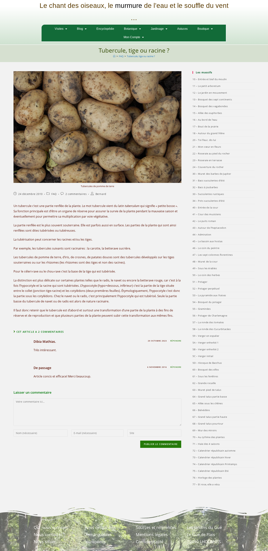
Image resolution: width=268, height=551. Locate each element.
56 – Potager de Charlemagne (210, 315)
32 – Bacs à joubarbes (205, 187)
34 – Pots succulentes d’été (208, 200)
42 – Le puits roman (204, 221)
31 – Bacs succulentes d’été (208, 180)
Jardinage (157, 28)
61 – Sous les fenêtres (205, 376)
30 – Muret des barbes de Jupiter (212, 173)
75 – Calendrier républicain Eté (211, 471)
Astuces (182, 28)
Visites (59, 28)
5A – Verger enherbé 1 (206, 342)
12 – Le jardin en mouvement (210, 92)
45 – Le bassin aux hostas (208, 241)
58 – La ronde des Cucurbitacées (212, 329)
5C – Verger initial (203, 356)
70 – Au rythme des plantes (209, 437)
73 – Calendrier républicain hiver (212, 457)
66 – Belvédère (201, 410)
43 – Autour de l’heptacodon (209, 227)
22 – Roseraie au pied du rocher (211, 153)
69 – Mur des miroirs (205, 430)
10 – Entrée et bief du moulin (210, 79)
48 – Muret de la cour (205, 261)
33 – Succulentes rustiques (208, 194)
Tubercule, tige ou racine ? (141, 56)
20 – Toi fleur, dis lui (204, 140)
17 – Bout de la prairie (205, 126)
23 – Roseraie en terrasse (207, 160)
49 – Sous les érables (205, 268)
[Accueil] (114, 56)
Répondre (175, 340)
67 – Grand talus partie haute (210, 416)
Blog (80, 28)
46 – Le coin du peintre (206, 248)
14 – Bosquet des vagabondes (210, 106)
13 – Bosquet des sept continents (212, 99)
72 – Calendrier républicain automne (214, 450)
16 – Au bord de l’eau (205, 119)
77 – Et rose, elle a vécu (206, 484)
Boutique (203, 28)
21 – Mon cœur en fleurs (207, 146)
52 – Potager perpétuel (206, 288)
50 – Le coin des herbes (206, 275)
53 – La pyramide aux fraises (209, 295)
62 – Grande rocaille (204, 383)
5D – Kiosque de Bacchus (207, 362)
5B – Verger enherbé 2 (206, 349)
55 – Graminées (202, 308)
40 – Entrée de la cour (205, 207)
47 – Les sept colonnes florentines (213, 254)
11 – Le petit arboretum (207, 86)
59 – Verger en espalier (206, 335)
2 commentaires (76, 194)
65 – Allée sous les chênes (208, 403)
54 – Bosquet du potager (207, 302)
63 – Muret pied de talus (207, 389)
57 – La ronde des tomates (208, 322)
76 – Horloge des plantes (207, 477)
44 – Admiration (202, 234)
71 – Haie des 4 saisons (206, 444)
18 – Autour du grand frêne (209, 133)
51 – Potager (200, 281)
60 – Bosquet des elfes (206, 369)
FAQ (54, 194)
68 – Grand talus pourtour (208, 423)
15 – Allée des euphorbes (207, 113)
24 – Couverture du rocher (208, 167)
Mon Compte (132, 37)
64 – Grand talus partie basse (210, 396)
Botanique (130, 28)
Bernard (101, 194)
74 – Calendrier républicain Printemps (215, 464)
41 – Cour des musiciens (207, 214)
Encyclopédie (105, 28)
